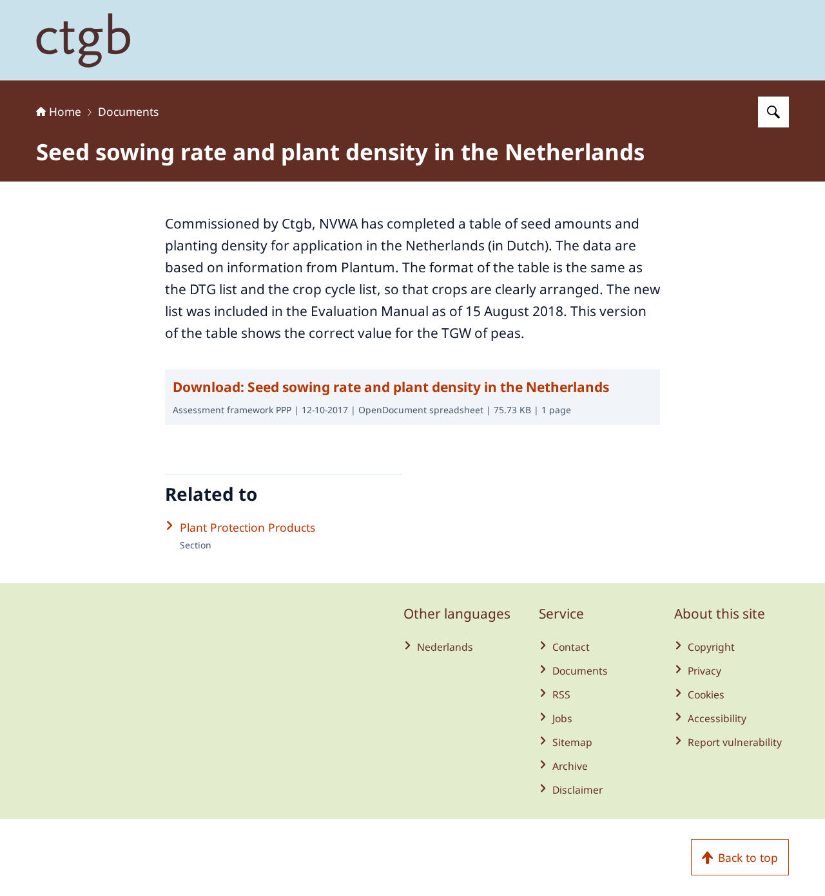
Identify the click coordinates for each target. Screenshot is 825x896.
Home (65, 111)
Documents (128, 111)
